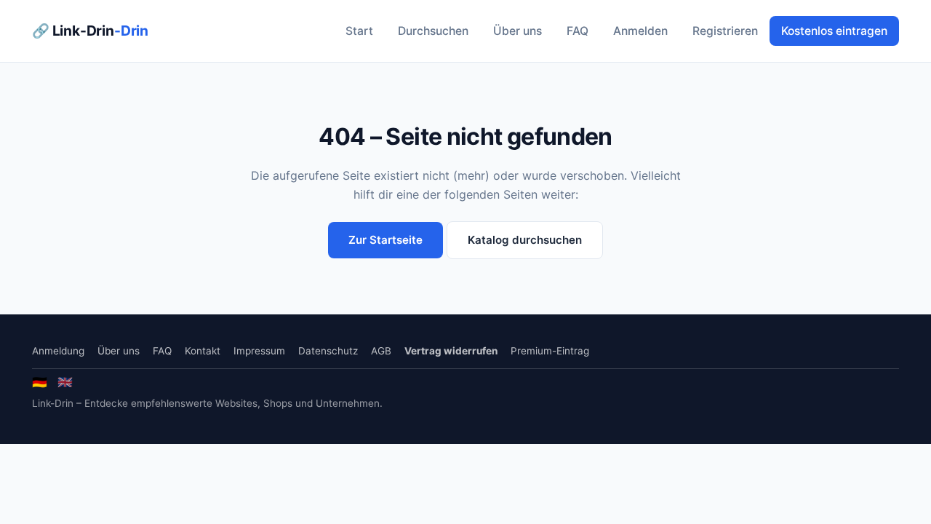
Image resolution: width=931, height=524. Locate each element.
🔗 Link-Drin (90, 30)
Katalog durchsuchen (525, 240)
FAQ (577, 31)
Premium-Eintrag (550, 351)
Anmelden (640, 31)
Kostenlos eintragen (834, 31)
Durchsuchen (433, 31)
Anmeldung (58, 351)
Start (359, 31)
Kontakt (202, 351)
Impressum (259, 351)
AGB (381, 351)
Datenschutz (328, 351)
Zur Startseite (385, 240)
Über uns (517, 31)
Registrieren (725, 31)
